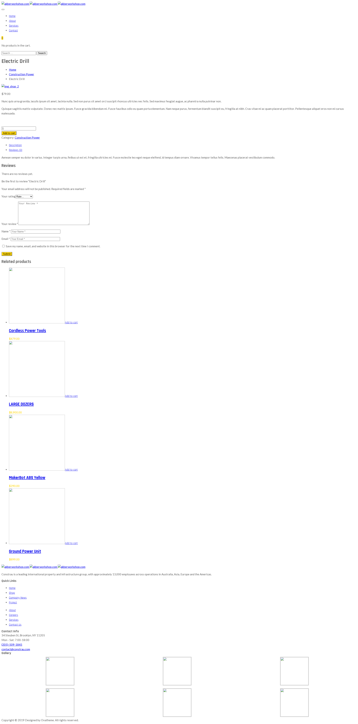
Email (5, 238)
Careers (13, 615)
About (12, 21)
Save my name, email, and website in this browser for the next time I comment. (53, 246)
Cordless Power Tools (27, 330)
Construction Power (21, 74)
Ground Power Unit (25, 551)
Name (5, 231)
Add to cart (9, 133)
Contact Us (15, 624)
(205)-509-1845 (11, 644)
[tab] (183, 145)
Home (12, 16)
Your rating (8, 196)
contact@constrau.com (15, 649)
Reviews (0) (15, 150)
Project (13, 602)
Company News (18, 598)
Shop (12, 593)
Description (15, 145)
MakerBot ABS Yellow (27, 477)
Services (13, 26)
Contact (13, 30)
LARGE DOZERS (21, 404)
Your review (9, 224)
